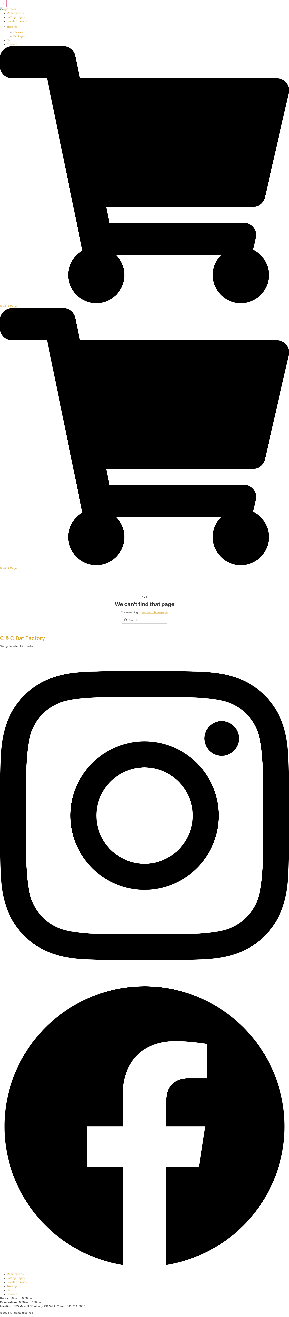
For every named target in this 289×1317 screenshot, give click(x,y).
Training (12, 26)
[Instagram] (144, 980)
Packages (19, 36)
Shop (10, 40)
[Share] (278, 3)
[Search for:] (144, 620)
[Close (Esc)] (285, 3)
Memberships (15, 13)
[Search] (125, 620)
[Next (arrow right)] (283, 658)
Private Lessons (17, 21)
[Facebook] (144, 1270)
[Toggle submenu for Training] (19, 26)
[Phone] (144, 302)
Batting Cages (16, 17)
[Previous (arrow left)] (6, 658)
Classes (18, 32)
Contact (12, 44)
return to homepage (155, 612)
